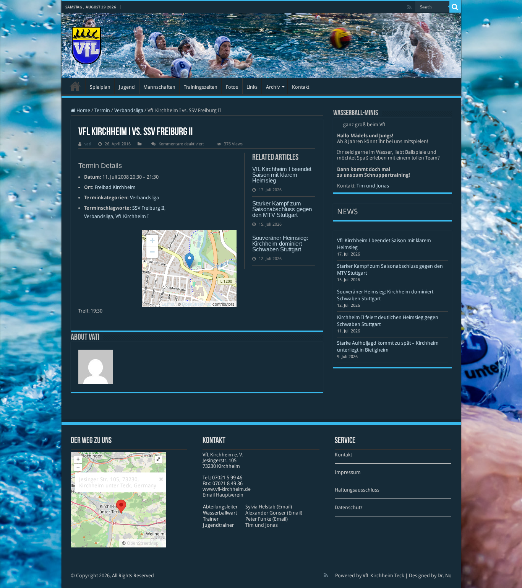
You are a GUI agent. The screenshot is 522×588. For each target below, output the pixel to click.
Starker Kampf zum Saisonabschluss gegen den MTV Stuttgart (282, 209)
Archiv (273, 87)
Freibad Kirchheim (115, 187)
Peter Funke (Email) (266, 519)
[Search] (455, 7)
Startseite (75, 86)
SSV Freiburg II (148, 208)
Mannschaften (159, 87)
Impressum (348, 472)
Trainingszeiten (200, 87)
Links (252, 87)
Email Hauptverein (223, 495)
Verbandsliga (128, 110)
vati (87, 144)
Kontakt (300, 87)
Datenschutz (349, 507)
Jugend (127, 87)
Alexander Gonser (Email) (273, 513)
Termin (102, 110)
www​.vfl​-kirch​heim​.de (227, 489)
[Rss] (409, 7)
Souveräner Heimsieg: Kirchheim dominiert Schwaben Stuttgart (280, 243)
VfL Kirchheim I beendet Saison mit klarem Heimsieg (281, 175)
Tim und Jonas (373, 186)
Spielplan (100, 87)
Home (82, 110)
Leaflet (168, 304)
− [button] (152, 252)
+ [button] (152, 240)
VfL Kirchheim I (132, 216)
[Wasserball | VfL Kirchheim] (86, 44)
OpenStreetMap (196, 304)
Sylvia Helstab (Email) (268, 507)
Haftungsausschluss (357, 490)
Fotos (232, 87)
